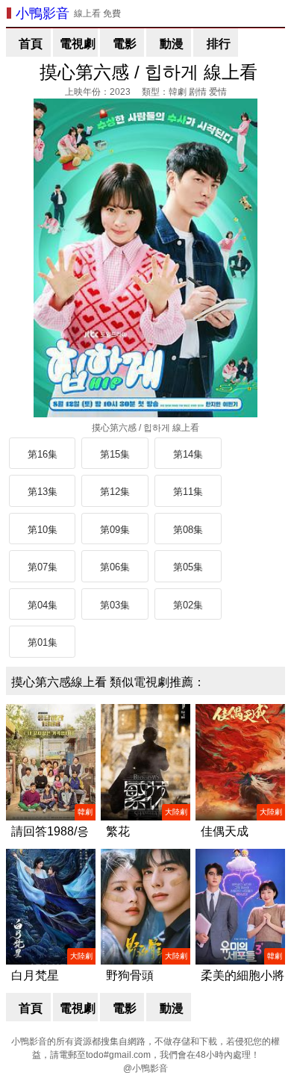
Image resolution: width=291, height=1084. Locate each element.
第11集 (188, 491)
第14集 (188, 454)
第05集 (188, 567)
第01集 (42, 642)
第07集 (42, 567)
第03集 (115, 605)
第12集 (115, 491)
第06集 (115, 567)
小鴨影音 (42, 13)
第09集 (115, 529)
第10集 (42, 529)
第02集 (188, 605)
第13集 (42, 491)
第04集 (42, 605)
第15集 (115, 454)
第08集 (188, 529)
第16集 (42, 454)
